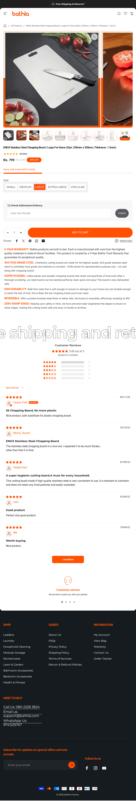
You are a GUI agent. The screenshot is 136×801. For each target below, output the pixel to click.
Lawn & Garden (13, 664)
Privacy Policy (58, 646)
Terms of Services (60, 658)
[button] (50, 362)
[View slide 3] (70, 602)
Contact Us (101, 652)
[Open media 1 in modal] (94, 36)
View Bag (100, 640)
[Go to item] (8, 135)
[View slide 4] (74, 602)
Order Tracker (103, 658)
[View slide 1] (62, 602)
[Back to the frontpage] (5, 25)
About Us (55, 634)
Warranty (100, 646)
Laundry (8, 640)
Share (4, 314)
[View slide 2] (66, 602)
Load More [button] (68, 559)
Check (122, 213)
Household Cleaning (16, 646)
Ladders (8, 634)
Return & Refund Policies (65, 664)
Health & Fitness (14, 682)
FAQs (52, 640)
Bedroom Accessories (17, 676)
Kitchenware (11, 658)
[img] (14, 397)
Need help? (126, 240)
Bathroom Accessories (18, 670)
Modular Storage (14, 652)
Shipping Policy (59, 652)
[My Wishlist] (125, 13)
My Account (102, 634)
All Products (16, 26)
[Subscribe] (71, 765)
